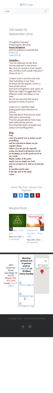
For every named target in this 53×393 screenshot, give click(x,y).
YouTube (25, 268)
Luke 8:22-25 (15, 55)
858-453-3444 (12, 279)
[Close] (46, 261)
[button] (11, 229)
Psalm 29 (13, 52)
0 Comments (14, 239)
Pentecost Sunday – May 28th (34, 233)
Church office (13, 284)
